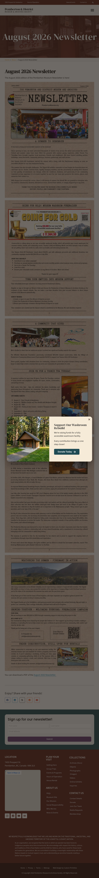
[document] (49, 439)
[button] (89, 419)
